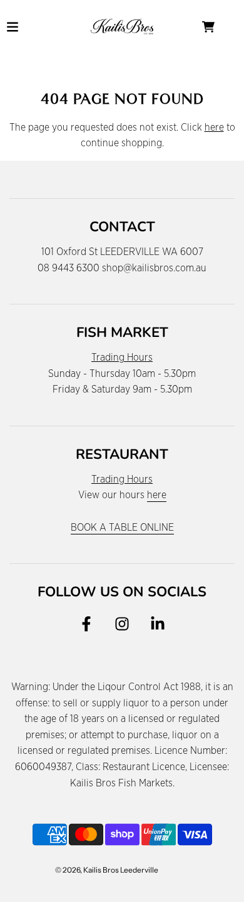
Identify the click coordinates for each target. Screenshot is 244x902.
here (214, 127)
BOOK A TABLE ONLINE (122, 527)
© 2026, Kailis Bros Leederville (106, 869)
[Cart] (218, 27)
